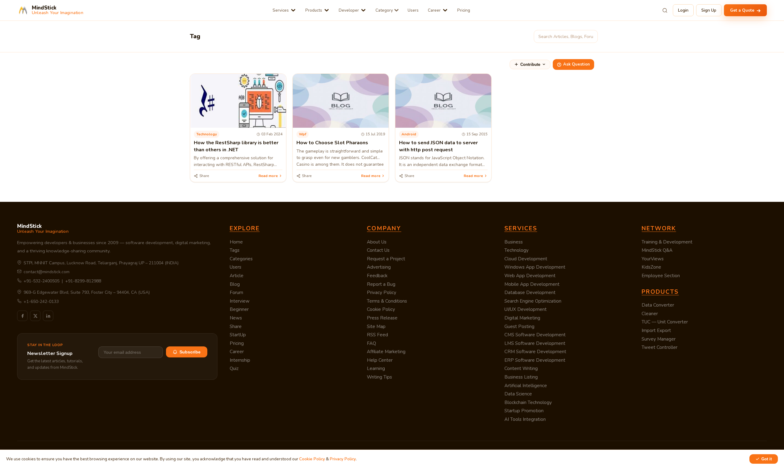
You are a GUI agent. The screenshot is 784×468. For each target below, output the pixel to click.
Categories (241, 259)
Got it (766, 459)
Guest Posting (519, 326)
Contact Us (378, 250)
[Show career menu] (445, 10)
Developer (349, 10)
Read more (268, 175)
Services (281, 10)
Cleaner (650, 314)
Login (683, 10)
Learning (376, 368)
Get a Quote (743, 10)
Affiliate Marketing (386, 352)
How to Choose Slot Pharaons (332, 142)
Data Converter (658, 305)
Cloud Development (525, 259)
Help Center (380, 360)
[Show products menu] (327, 10)
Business (513, 242)
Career (434, 10)
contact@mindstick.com (47, 272)
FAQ (371, 343)
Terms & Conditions (387, 301)
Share (236, 326)
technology (206, 134)
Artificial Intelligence (525, 386)
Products (313, 10)
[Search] (664, 10)
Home (236, 242)
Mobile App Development (532, 284)
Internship (240, 360)
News (236, 318)
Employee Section (661, 276)
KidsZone (651, 267)
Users (413, 10)
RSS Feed (377, 335)
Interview (240, 301)
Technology (516, 250)
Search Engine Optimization (532, 301)
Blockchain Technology (528, 402)
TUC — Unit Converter (665, 322)
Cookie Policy (381, 309)
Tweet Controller (659, 347)
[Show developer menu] (363, 10)
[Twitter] (35, 316)
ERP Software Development (534, 360)
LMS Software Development (534, 343)
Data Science (518, 394)
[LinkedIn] (48, 316)
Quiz (234, 368)
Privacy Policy (381, 292)
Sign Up (708, 10)
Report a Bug (381, 284)
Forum (236, 292)
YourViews (653, 259)
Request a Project (386, 259)
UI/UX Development (525, 309)
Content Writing (521, 368)
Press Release (382, 318)
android (408, 134)
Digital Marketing (522, 318)
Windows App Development (534, 267)
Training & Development (667, 242)
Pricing (463, 10)
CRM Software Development (535, 352)
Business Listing (521, 377)
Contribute (530, 64)
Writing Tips (379, 377)
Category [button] (384, 10)
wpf (302, 134)
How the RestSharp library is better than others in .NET (236, 146)
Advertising (379, 267)
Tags (234, 250)
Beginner (239, 309)
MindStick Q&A (657, 250)
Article (236, 276)
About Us (376, 242)
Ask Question (576, 64)
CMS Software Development (535, 335)
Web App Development (530, 276)
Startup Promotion (524, 411)
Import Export (656, 330)
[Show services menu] (293, 10)
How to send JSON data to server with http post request (438, 146)
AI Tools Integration (525, 419)
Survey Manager (659, 339)
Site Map (376, 326)
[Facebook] (22, 316)
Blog (235, 284)
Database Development (530, 292)
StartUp (238, 335)
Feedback (377, 276)
